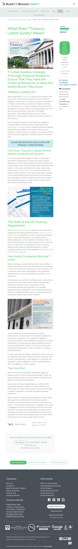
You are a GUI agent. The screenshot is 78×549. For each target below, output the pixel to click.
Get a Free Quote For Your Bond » (65, 48)
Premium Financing (47, 495)
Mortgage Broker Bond (14, 514)
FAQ (54, 11)
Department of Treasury (16, 127)
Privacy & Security (12, 491)
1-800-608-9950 (30, 445)
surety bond (26, 97)
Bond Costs (45, 11)
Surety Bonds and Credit (49, 491)
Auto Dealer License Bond (15, 509)
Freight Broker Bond (13, 504)
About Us (9, 483)
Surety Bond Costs (47, 493)
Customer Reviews (13, 495)
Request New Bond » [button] (56, 506)
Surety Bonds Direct (27, 170)
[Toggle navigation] (73, 4)
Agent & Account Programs (16, 488)
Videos (67, 11)
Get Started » (20, 442)
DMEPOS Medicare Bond (15, 517)
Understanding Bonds (30, 11)
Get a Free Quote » (18, 462)
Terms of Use (11, 493)
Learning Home (13, 11)
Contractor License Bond (15, 507)
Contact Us (10, 486)
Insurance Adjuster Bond (15, 512)
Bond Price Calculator (38, 462)
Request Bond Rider (56, 515)
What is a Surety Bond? (48, 483)
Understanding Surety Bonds (50, 486)
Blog (60, 11)
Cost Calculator (39, 15)
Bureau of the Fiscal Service (21, 230)
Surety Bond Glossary (59, 462)
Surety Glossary (46, 488)
